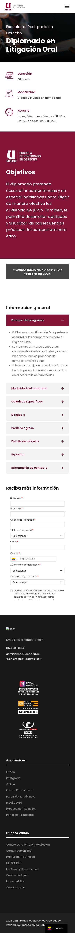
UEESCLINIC (13, 863)
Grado (10, 772)
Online (10, 784)
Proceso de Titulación (21, 809)
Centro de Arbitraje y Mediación (28, 845)
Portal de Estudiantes (20, 797)
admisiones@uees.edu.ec (23, 654)
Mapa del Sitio (15, 881)
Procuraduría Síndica (20, 857)
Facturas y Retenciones (22, 869)
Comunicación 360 (19, 851)
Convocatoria (15, 887)
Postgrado (13, 778)
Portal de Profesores (20, 815)
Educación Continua (19, 790)
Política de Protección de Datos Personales (34, 925)
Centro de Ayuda (17, 875)
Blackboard (14, 803)
